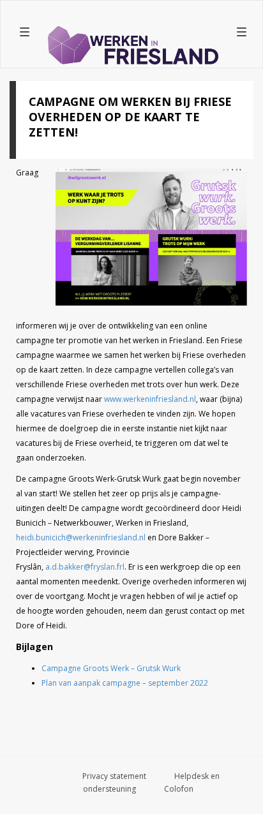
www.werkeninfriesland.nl (150, 399)
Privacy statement (114, 776)
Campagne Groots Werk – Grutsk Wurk (111, 668)
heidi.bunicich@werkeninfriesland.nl (81, 537)
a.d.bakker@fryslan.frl (84, 566)
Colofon (178, 788)
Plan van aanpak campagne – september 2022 (124, 682)
